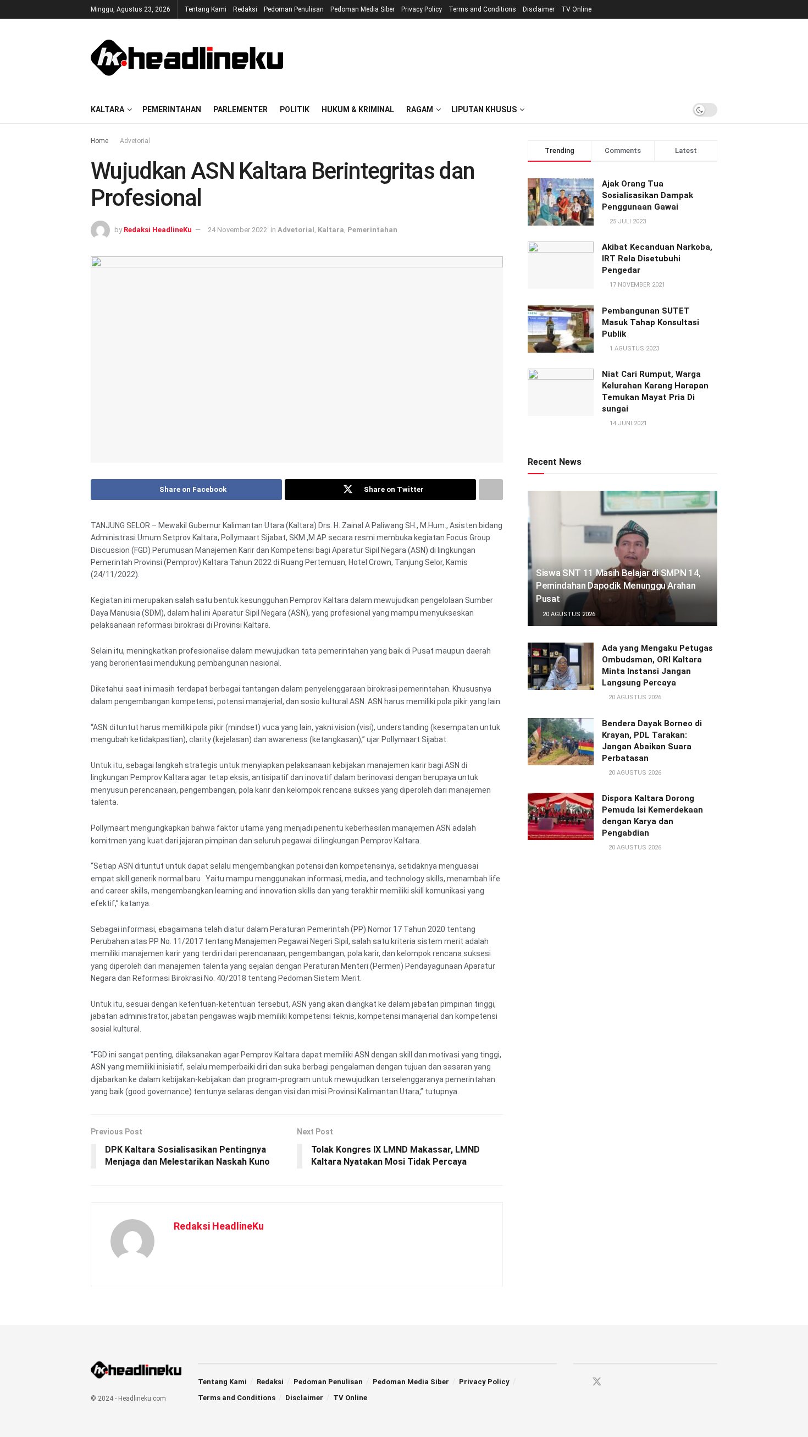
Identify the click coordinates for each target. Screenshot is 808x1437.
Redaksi (245, 9)
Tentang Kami (205, 9)
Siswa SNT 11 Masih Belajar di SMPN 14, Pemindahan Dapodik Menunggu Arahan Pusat (618, 586)
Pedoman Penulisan (294, 9)
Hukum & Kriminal (358, 109)
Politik (294, 109)
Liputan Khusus (484, 109)
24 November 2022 (237, 230)
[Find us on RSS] (635, 1382)
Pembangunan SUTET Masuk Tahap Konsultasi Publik (650, 322)
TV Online (576, 9)
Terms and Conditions (482, 9)
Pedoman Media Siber (362, 9)
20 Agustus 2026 (568, 614)
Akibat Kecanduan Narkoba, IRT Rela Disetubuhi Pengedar (657, 258)
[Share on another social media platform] (491, 489)
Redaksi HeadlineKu (158, 230)
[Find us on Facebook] (577, 1382)
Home (99, 141)
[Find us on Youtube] (617, 1382)
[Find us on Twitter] (597, 1382)
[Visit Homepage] (187, 57)
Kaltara (107, 109)
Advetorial (135, 141)
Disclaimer (539, 9)
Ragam (419, 109)
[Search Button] (673, 109)
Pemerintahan (171, 109)
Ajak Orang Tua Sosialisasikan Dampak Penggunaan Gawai (647, 195)
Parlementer (240, 109)
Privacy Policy (421, 9)
